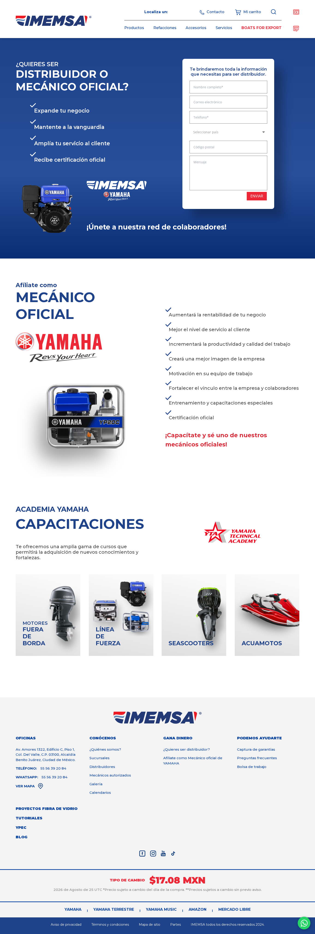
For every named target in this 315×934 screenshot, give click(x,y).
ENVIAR (256, 196)
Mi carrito (252, 12)
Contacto (215, 12)
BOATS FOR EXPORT (261, 28)
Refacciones (164, 28)
